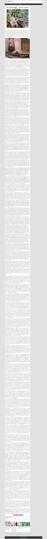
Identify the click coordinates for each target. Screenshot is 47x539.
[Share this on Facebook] (14, 515)
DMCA (17, 4)
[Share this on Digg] (20, 515)
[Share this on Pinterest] (17, 515)
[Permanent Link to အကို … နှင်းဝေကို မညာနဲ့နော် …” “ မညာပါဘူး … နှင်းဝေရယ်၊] (17, 18)
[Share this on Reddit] (18, 515)
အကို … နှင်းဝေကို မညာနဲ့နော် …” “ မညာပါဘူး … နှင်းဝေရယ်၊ (17, 7)
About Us (8, 4)
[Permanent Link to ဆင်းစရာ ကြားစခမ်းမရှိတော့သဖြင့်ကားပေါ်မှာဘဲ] (27, 524)
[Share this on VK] (19, 515)
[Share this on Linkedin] (21, 515)
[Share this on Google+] (15, 515)
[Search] (41, 4)
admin (15, 8)
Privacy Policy (20, 4)
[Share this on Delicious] (22, 515)
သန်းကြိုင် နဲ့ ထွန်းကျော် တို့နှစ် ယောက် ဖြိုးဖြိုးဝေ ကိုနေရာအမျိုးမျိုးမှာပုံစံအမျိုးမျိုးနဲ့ (20, 528)
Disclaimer (14, 4)
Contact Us (11, 4)
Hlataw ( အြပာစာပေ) (9, 1)
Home (5, 4)
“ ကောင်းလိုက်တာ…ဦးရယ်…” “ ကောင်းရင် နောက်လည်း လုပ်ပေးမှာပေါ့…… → (23, 534)
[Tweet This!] (13, 515)
